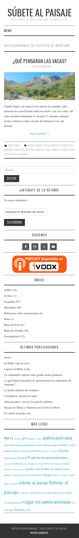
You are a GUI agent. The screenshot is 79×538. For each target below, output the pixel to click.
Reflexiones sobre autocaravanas (21, 313)
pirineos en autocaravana (14, 469)
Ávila (28, 509)
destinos (35, 451)
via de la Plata (50, 492)
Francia (22, 458)
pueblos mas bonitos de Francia (44, 469)
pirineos (65, 463)
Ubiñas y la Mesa (59, 150)
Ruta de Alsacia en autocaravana (27, 474)
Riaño (66, 469)
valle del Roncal (36, 492)
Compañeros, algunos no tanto (20, 396)
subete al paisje (42, 150)
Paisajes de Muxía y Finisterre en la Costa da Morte (32, 407)
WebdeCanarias (39, 533)
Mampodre (23, 463)
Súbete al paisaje (39, 12)
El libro (8, 296)
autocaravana (35, 145)
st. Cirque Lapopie (66, 475)
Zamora (19, 509)
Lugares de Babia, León (17, 369)
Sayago (48, 474)
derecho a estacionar (21, 450)
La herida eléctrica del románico (21, 390)
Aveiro (7, 357)
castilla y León (67, 445)
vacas (71, 150)
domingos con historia (49, 451)
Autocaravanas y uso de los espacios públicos (28, 402)
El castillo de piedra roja (17, 413)
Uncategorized (12, 336)
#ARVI (8, 290)
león (15, 463)
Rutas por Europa (13, 330)
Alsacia (17, 438)
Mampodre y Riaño (36, 463)
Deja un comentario (41, 66)
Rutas (7, 319)
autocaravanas (12, 445)
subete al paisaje (11, 483)
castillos (7, 450)
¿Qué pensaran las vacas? (39, 60)
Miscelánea (13, 145)
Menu (8, 30)
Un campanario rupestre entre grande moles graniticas (33, 375)
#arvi (8, 438)
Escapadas (9, 301)
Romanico (8, 475)
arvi (24, 438)
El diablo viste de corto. (17, 363)
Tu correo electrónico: (16, 200)
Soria (55, 474)
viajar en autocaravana (16, 154)
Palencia (57, 463)
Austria (39, 438)
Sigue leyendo (39, 133)
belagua (46, 445)
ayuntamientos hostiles (32, 445)
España (64, 450)
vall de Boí (23, 493)
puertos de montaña (24, 150)
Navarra (49, 463)
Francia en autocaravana (47, 457)
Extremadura (10, 458)
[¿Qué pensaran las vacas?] (39, 86)
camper (54, 445)
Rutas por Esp (11, 325)
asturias (31, 438)
